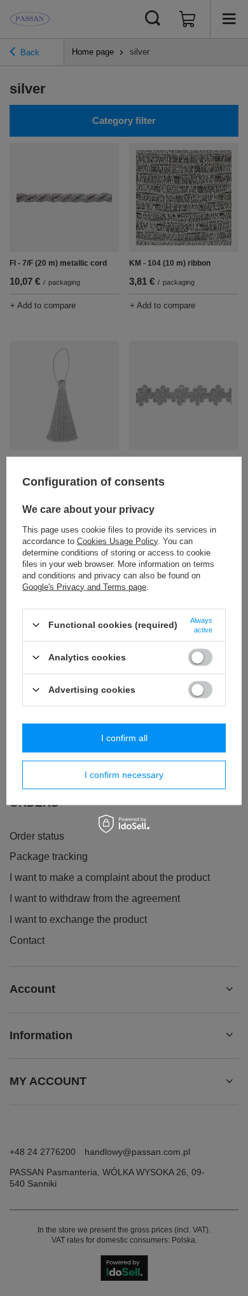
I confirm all (124, 738)
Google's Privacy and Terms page (84, 586)
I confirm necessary (124, 775)
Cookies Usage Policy (117, 540)
